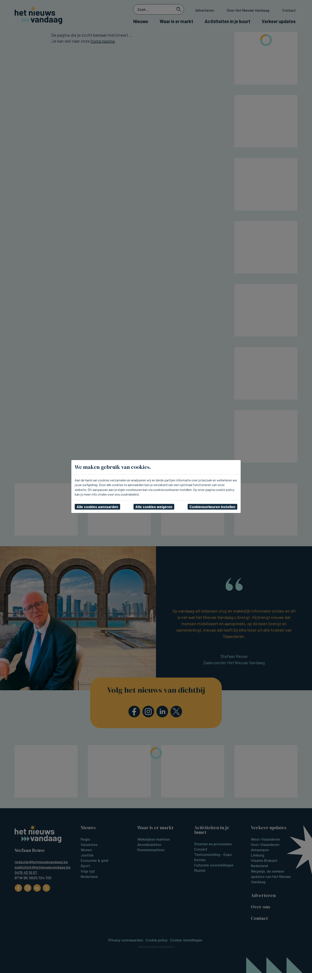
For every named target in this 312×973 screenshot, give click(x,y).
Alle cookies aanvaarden (97, 506)
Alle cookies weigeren (153, 506)
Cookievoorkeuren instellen (212, 506)
